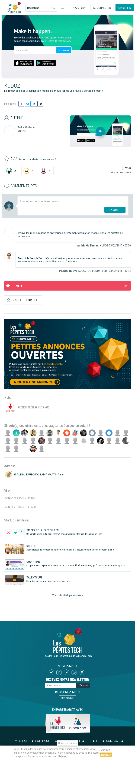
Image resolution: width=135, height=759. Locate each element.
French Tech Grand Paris (33, 407)
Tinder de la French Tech (43, 530)
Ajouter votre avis (121, 172)
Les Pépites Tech (14, 8)
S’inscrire (124, 7)
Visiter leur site (25, 300)
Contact (113, 741)
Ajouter (78, 7)
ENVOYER (115, 210)
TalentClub (34, 577)
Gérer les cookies (67, 743)
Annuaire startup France (21, 507)
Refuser (63, 756)
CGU (88, 741)
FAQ (98, 741)
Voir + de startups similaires (67, 595)
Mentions (22, 741)
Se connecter (102, 7)
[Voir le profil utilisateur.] (9, 231)
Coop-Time (33, 561)
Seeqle (30, 546)
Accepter (106, 749)
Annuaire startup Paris (20, 497)
